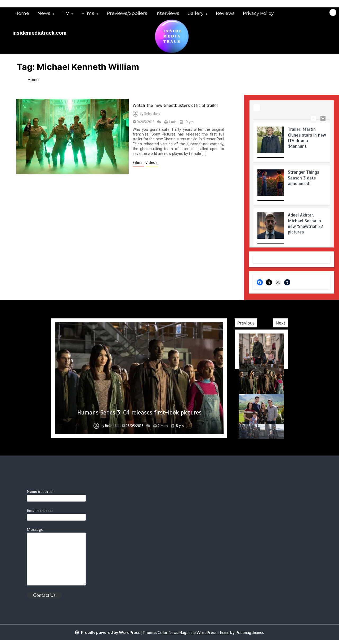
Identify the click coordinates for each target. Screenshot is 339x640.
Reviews (225, 13)
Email (40, 510)
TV (66, 13)
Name (40, 491)
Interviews (167, 13)
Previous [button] (246, 323)
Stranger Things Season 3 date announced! (303, 174)
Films (88, 13)
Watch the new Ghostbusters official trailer (175, 105)
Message (35, 529)
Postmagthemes (249, 632)
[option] (291, 140)
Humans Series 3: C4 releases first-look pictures (139, 412)
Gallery (195, 13)
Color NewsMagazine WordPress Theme (193, 632)
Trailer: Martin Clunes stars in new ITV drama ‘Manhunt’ (307, 134)
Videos (151, 162)
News (43, 13)
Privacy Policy (258, 13)
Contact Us (44, 595)
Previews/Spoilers (127, 13)
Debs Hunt (152, 114)
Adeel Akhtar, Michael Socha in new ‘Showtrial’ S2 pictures (305, 220)
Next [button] (280, 323)
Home (22, 13)
